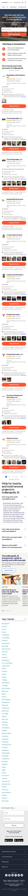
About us (5, 867)
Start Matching (14, 34)
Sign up (14, 825)
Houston (4, 778)
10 (21, 477)
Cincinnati (5, 736)
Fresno (4, 632)
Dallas (4, 770)
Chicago (4, 680)
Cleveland (5, 739)
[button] (4, 101)
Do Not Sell (15, 881)
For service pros (7, 857)
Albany (4, 716)
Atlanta (4, 677)
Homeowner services (9, 851)
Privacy (5, 881)
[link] (14, 79)
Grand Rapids (6, 699)
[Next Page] (25, 477)
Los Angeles (6, 638)
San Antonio (6, 781)
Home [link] (3, 7)
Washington (5, 660)
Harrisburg (5, 750)
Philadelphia (6, 753)
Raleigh (4, 730)
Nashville (4, 764)
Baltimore (5, 691)
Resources (5, 862)
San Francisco (6, 649)
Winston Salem (6, 733)
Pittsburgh (5, 756)
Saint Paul (5, 705)
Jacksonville (5, 666)
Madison (4, 798)
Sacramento (6, 643)
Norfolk (4, 787)
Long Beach (5, 635)
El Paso (4, 773)
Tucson (4, 629)
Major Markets (8, 619)
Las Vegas (5, 714)
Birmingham (6, 623)
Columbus (5, 742)
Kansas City (5, 708)
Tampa (4, 674)
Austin (4, 767)
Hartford (4, 657)
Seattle (4, 795)
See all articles (8, 570)
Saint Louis (5, 711)
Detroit (4, 697)
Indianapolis (5, 683)
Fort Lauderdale (7, 663)
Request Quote (14, 106)
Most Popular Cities (8, 808)
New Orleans (6, 688)
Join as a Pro (17, 2)
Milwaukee (5, 801)
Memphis (5, 761)
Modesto (5, 640)
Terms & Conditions (14, 885)
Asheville (5, 722)
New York (5, 719)
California (9, 881)
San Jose (4, 652)
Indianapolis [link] (13, 7)
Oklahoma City (6, 745)
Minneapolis (5, 702)
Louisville (5, 685)
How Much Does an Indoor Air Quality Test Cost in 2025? (10, 592)
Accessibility (22, 881)
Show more (23, 96)
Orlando (4, 671)
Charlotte (5, 725)
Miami (4, 669)
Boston (4, 694)
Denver (4, 654)
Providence (5, 759)
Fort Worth (5, 775)
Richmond (5, 790)
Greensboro (6, 728)
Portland (4, 747)
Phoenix (4, 626)
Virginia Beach (6, 792)
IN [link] (7, 7)
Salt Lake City (6, 784)
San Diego (5, 646)
